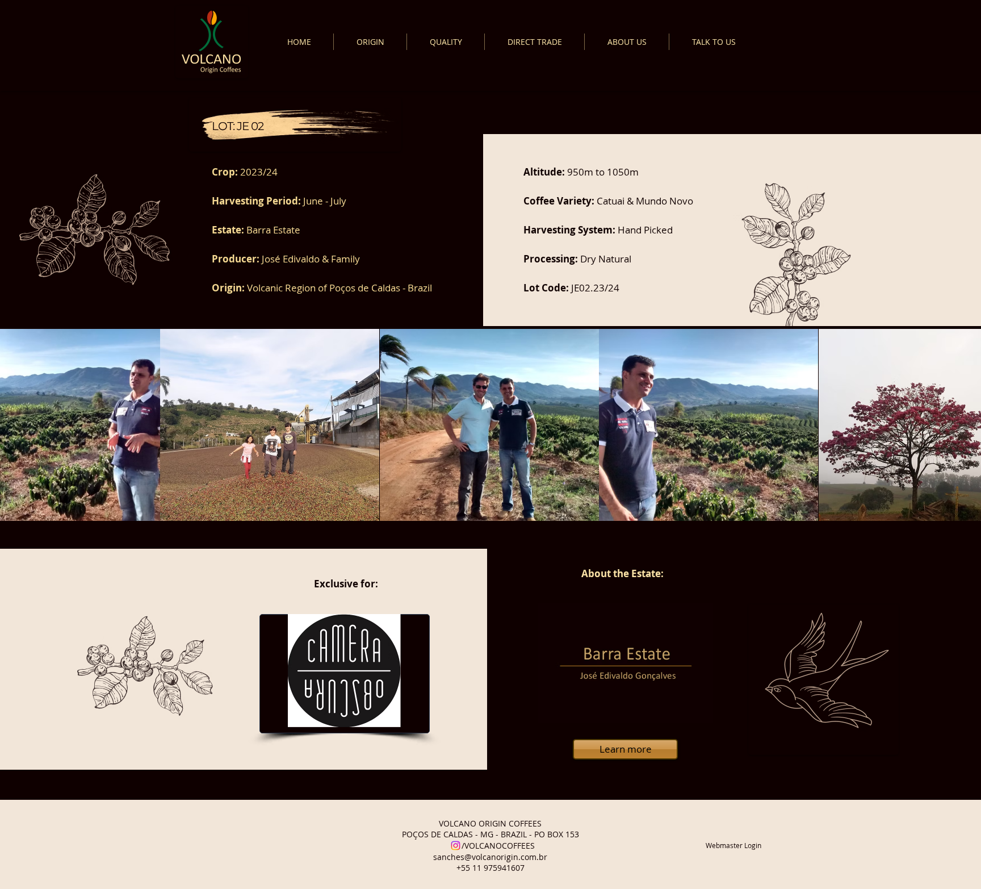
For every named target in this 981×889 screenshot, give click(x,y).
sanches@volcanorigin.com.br (490, 857)
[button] (269, 425)
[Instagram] (456, 846)
